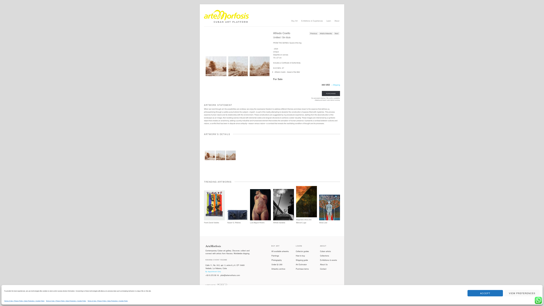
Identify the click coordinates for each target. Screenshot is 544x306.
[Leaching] (306, 216)
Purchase (331, 93)
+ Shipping (336, 85)
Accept (485, 293)
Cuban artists (325, 251)
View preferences (522, 293)
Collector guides (302, 251)
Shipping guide (302, 260)
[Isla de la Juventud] (283, 219)
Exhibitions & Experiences (312, 20)
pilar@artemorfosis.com (230, 275)
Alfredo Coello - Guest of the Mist (287, 72)
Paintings (275, 255)
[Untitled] (237, 65)
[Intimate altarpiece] (260, 219)
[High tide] (214, 219)
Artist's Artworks (326, 33)
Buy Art (294, 20)
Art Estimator (301, 264)
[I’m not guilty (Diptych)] (237, 219)
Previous (313, 33)
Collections (324, 255)
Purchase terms (302, 268)
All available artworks (280, 251)
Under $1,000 (276, 264)
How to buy (300, 255)
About (336, 20)
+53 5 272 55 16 (212, 275)
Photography (276, 260)
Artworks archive (278, 268)
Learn (328, 20)
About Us (324, 264)
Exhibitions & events (328, 260)
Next (336, 33)
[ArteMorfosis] (272, 17)
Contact (323, 268)
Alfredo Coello (281, 33)
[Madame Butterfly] (329, 219)
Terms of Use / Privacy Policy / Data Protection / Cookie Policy (24, 301)
